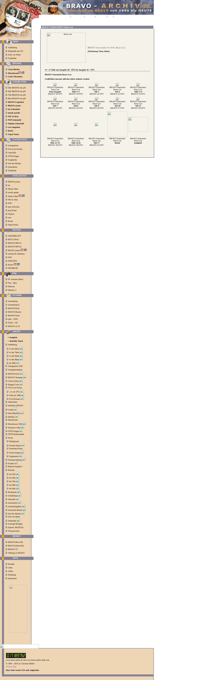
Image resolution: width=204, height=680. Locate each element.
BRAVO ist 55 (14, 326)
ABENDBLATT (15, 236)
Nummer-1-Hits (14, 428)
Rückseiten (12, 492)
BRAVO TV (13, 549)
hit (9, 185)
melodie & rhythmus (16, 254)
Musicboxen (13, 420)
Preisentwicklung (15, 460)
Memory (11, 286)
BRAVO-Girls (13, 374)
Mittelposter (14, 441)
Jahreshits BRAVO (15, 405)
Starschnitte (12, 167)
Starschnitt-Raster (15, 510)
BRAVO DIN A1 (15, 243)
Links (10, 568)
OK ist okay (13, 200)
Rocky (11, 221)
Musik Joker (13, 189)
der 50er (12, 474)
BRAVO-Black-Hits (16, 546)
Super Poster (13, 225)
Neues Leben (13, 196)
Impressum (12, 578)
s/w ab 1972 (15, 392)
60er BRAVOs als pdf (17, 91)
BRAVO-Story (14, 315)
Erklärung (12, 575)
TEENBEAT (13, 268)
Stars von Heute (14, 55)
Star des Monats (14, 163)
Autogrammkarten (15, 370)
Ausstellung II (13, 305)
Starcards (11, 499)
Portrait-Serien (15, 445)
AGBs (10, 571)
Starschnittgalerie (15, 506)
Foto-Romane (14, 399)
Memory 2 (12, 290)
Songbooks (12, 160)
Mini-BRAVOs (14, 413)
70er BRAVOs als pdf (17, 95)
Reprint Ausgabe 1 (15, 466)
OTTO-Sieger (13, 156)
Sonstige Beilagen (15, 524)
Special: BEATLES (16, 527)
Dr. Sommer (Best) (15, 279)
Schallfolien (13, 496)
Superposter (14, 456)
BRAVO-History (14, 312)
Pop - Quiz (12, 283)
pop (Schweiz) (13, 207)
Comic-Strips (13, 381)
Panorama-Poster (16, 448)
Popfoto (11, 214)
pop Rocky (12, 210)
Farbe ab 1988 (15, 395)
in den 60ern (14, 349)
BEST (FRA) (13, 239)
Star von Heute (14, 517)
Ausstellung (13, 301)
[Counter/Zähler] (16, 657)
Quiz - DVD (13, 319)
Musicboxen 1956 (15, 424)
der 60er (12, 478)
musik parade (13, 192)
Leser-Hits (12, 153)
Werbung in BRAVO (16, 553)
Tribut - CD (13, 323)
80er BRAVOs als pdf (17, 98)
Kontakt (11, 564)
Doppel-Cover (13, 385)
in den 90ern (14, 359)
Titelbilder (12, 58)
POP (10, 203)
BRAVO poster (14, 182)
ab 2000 (12, 363)
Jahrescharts (12, 402)
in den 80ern (14, 356)
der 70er (12, 481)
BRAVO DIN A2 (15, 247)
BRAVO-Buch (14, 308)
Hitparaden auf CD (15, 51)
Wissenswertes (14, 531)
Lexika (10, 410)
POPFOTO (13, 261)
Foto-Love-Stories (15, 149)
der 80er (12, 485)
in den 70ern (14, 352)
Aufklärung (12, 47)
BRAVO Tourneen (15, 377)
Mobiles (11, 417)
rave (10, 217)
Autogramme (13, 145)
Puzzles (11, 463)
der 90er (12, 488)
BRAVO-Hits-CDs (15, 542)
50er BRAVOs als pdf (17, 88)
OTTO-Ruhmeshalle (16, 434)
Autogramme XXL (15, 366)
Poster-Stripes (14, 453)
